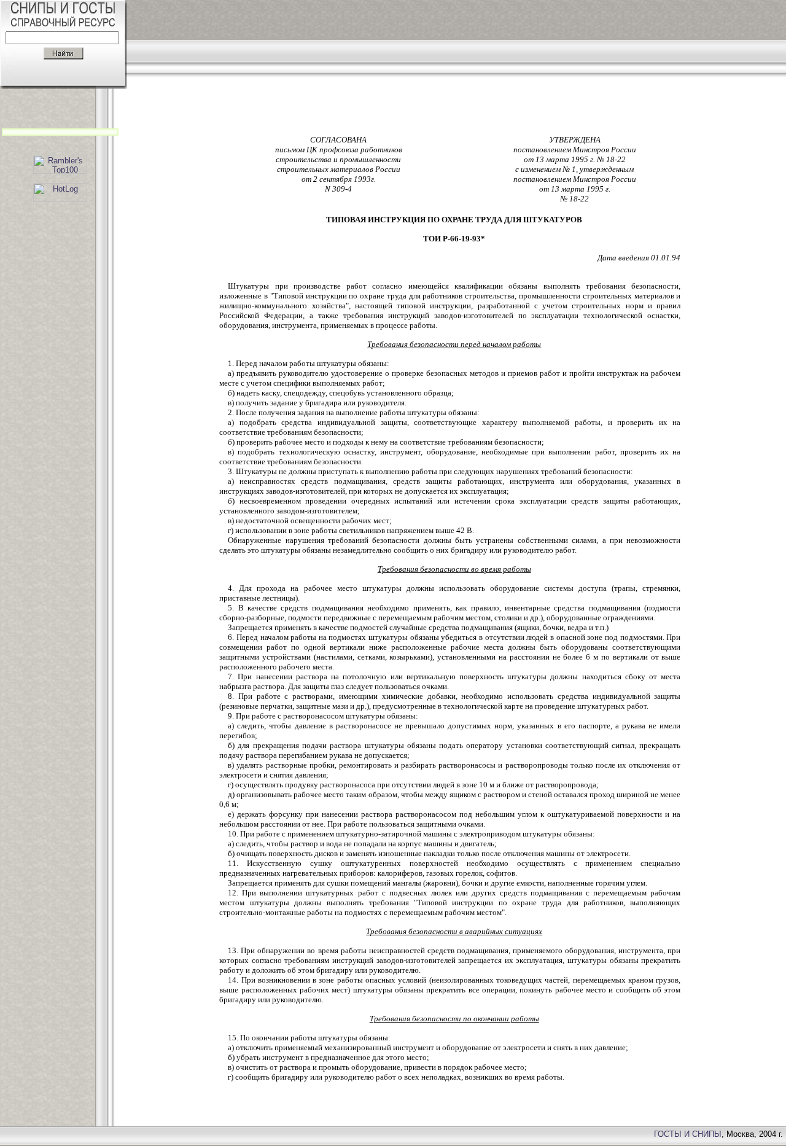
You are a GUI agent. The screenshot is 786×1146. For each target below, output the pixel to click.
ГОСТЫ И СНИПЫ (688, 1134)
